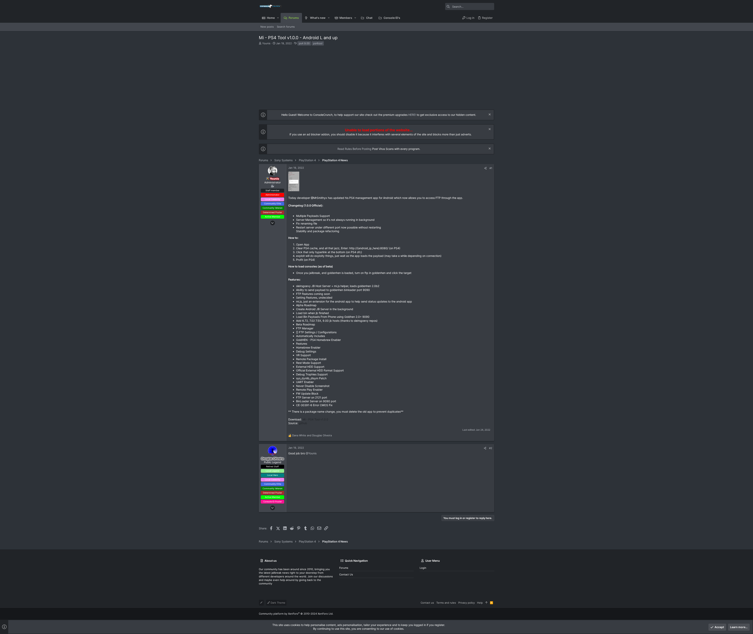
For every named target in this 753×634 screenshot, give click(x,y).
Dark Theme (277, 602)
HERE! (412, 114)
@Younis (311, 453)
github (303, 423)
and (312, 435)
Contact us (346, 574)
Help (480, 602)
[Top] (486, 603)
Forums (343, 567)
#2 (490, 448)
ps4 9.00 (304, 43)
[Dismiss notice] (489, 115)
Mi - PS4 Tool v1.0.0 (315, 419)
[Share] (485, 168)
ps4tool (317, 43)
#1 (490, 168)
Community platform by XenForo (296, 613)
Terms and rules (446, 602)
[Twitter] (492, 614)
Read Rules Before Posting (354, 148)
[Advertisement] (376, 75)
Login (423, 567)
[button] (277, 17)
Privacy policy (466, 602)
